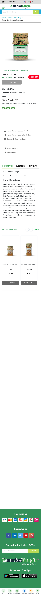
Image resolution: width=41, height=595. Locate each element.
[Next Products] (31, 229)
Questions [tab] (20, 166)
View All (36, 229)
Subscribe (33, 551)
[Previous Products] (27, 229)
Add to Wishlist (8, 100)
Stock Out (11, 82)
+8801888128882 (10, 2)
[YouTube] (25, 535)
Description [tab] (8, 166)
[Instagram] (31, 535)
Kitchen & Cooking (14, 18)
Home (4, 18)
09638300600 (8, 108)
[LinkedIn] (14, 535)
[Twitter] (20, 535)
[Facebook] (8, 535)
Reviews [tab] (33, 166)
